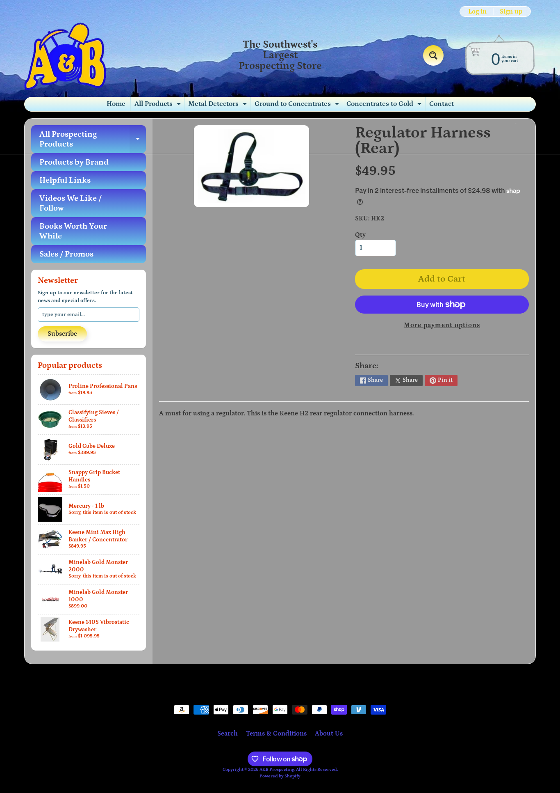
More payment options (442, 325)
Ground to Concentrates (298, 105)
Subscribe (62, 333)
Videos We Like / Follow (70, 203)
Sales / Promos (66, 254)
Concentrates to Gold (384, 105)
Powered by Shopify (280, 776)
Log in (477, 11)
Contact (441, 104)
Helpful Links (65, 180)
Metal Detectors (218, 105)
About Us (329, 733)
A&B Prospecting (277, 769)
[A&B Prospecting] (65, 55)
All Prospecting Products (92, 139)
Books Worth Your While (73, 231)
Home (116, 104)
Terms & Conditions (276, 733)
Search (227, 733)
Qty (360, 234)
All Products (158, 105)
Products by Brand (74, 162)
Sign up (511, 11)
